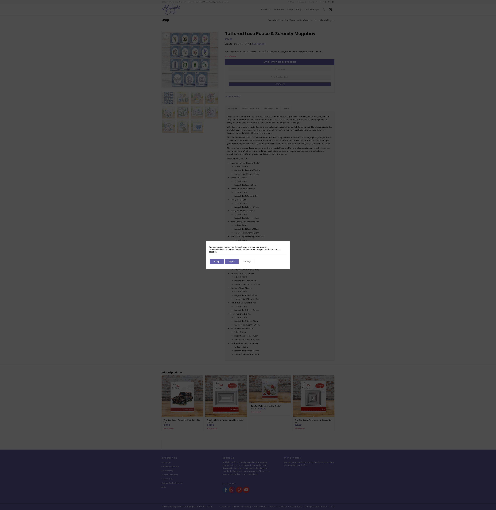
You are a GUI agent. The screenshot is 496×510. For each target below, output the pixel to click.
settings (212, 252)
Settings (247, 261)
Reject (232, 261)
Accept (217, 261)
